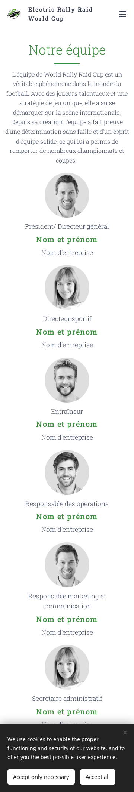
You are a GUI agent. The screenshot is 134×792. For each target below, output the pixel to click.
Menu (122, 13)
